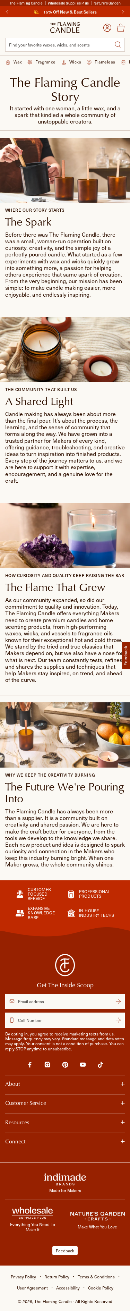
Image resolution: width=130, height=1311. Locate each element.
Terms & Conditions (96, 1276)
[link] (30, 1065)
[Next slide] (123, 12)
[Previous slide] (7, 12)
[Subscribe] (118, 1001)
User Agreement (32, 1288)
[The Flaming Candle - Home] (65, 28)
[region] (65, 11)
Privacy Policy (23, 1276)
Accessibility (68, 1288)
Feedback (65, 1250)
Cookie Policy (100, 1288)
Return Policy (56, 1276)
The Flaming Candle (73, 1301)
